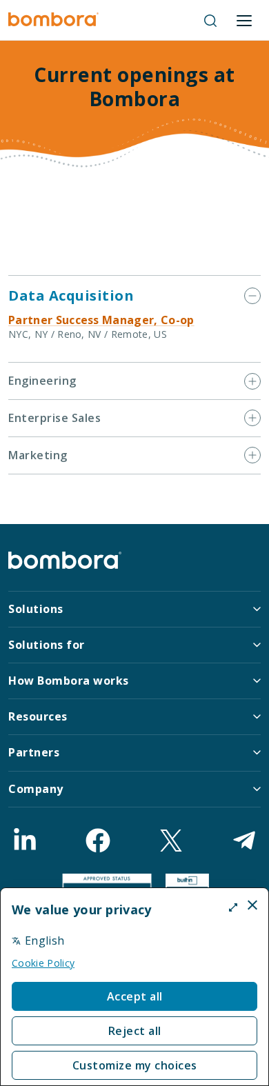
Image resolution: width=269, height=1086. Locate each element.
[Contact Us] (244, 840)
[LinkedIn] (24, 840)
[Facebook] (97, 840)
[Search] (210, 20)
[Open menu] (244, 20)
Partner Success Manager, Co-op (101, 320)
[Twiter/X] (171, 840)
